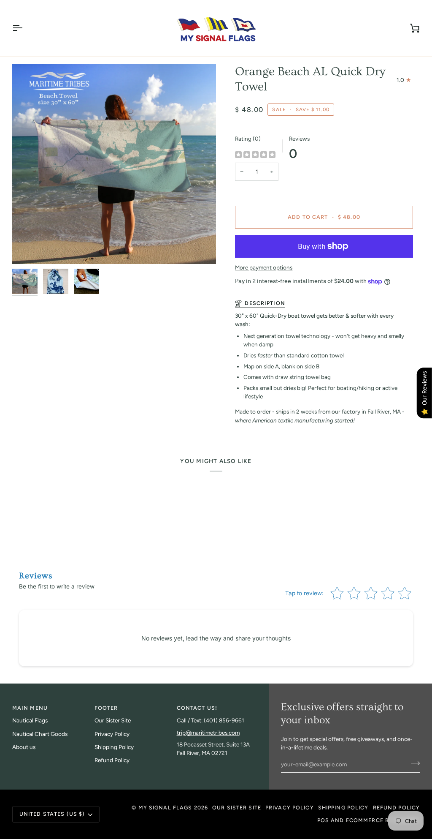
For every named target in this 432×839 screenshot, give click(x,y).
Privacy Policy (112, 733)
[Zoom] (114, 164)
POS (323, 820)
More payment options (263, 267)
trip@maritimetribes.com (208, 732)
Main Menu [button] (30, 708)
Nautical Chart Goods (40, 733)
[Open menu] (25, 28)
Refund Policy (112, 760)
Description (265, 303)
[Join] (413, 763)
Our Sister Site (112, 720)
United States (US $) (52, 814)
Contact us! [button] (197, 708)
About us (23, 747)
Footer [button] (106, 708)
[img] (255, 155)
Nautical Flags (30, 720)
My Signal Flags (165, 807)
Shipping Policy (114, 747)
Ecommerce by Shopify (383, 820)
